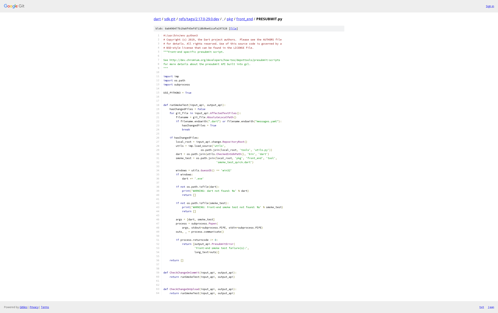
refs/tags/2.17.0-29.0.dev (199, 19)
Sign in (490, 6)
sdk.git (169, 19)
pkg (230, 19)
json (491, 307)
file (233, 28)
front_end (244, 19)
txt (481, 307)
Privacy (34, 307)
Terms (45, 307)
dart (157, 19)
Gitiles (23, 307)
